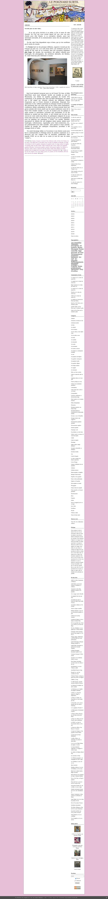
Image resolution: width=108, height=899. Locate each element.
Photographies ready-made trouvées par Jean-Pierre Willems (77, 847)
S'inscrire (78, 878)
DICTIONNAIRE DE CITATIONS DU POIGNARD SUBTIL (77, 412)
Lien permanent (48, 150)
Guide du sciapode (74, 440)
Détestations (73, 405)
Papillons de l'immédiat (75, 481)
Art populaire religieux (75, 363)
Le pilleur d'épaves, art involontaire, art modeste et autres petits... (76, 740)
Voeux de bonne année (75, 515)
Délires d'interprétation (75, 402)
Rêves (72, 495)
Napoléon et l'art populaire (76, 476)
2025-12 (72, 225)
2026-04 (72, 218)
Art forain (73, 337)
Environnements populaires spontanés (42, 147)
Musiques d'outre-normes (76, 474)
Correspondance (74, 393)
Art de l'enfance (74, 329)
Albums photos (74, 823)
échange (42, 151)
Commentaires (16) (56, 150)
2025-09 (72, 231)
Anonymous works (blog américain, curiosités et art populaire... (76, 590)
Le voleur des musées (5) (76, 117)
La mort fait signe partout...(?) (77, 130)
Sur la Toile (73, 506)
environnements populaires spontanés (76, 255)
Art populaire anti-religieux (76, 356)
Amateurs (73, 318)
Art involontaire (74, 346)
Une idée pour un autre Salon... (33, 28)
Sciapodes (73, 498)
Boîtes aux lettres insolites (76, 372)
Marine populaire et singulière (77, 472)
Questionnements (74, 493)
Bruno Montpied (76, 248)
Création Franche (74, 265)
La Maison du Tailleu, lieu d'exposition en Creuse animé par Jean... (76, 699)
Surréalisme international (75, 805)
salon (39, 151)
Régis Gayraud (74, 284)
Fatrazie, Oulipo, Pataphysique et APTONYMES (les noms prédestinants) (77, 638)
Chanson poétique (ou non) (76, 381)
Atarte (72, 310)
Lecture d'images (74, 462)
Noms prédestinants (76, 267)
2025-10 (72, 229)
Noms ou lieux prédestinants (76, 479)
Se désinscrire (78, 880)
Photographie (73, 485)
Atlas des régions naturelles (76, 608)
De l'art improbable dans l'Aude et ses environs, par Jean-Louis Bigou (77, 624)
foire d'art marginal (30, 151)
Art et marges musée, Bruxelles (77, 594)
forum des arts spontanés (32, 153)
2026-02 (72, 220)
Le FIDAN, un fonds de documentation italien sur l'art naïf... (76, 724)
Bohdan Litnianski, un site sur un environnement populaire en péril (77, 612)
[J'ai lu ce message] (106, 897)
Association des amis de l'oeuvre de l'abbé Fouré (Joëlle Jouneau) (77, 601)
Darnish (72, 292)
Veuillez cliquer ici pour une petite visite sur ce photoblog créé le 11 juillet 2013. (76, 99)
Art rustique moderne (75, 365)
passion (45, 151)
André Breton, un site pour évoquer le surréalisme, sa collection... (76, 585)
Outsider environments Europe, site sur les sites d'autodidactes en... (77, 791)
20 (79, 204)
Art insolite (73, 344)
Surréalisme (73, 508)
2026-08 (72, 214)
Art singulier (74, 260)
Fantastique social (74, 429)
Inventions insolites (75, 451)
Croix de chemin (77, 869)
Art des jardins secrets (75, 335)
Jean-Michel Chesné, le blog (76, 670)
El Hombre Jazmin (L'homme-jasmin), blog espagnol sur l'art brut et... (77, 633)
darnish (72, 303)
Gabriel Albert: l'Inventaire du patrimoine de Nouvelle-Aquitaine (77, 647)
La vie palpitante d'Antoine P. (77, 707)
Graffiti (72, 437)
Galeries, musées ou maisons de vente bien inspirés (40, 148)
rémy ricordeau (77, 270)
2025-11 (72, 227)
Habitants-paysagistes (75, 245)
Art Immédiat (76, 243)
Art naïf (72, 354)
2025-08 (72, 233)
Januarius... (73, 154)
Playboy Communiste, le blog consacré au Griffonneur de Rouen (77, 796)
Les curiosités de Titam (75, 755)
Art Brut (72, 325)
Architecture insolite (75, 322)
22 (82, 204)
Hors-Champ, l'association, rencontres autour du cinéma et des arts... (77, 663)
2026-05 (72, 216)
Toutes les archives (74, 236)
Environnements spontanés (77, 262)
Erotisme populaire (74, 427)
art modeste (76, 246)
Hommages (73, 442)
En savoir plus (74, 897)
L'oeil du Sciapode (74, 456)
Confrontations (74, 387)
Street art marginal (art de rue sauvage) (37, 150)
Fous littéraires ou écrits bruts (77, 432)
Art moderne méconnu (75, 348)
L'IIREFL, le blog (74, 679)
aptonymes (75, 269)
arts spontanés (50, 151)
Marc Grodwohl (74, 765)
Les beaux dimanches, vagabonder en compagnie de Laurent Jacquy (76, 748)
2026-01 (72, 222)
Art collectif (73, 327)
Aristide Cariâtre (74, 306)
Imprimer (41, 153)
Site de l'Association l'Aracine (77, 802)
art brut (80, 252)
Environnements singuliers (76, 425)
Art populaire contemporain (76, 358)
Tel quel (72, 510)
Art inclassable (74, 342)
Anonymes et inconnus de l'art (77, 320)
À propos (77, 80)
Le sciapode (73, 277)
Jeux (72, 454)
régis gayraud (76, 251)
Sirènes (72, 500)
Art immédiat (73, 339)
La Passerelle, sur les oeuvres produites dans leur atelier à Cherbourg (77, 704)
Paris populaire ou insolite (76, 483)
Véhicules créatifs (74, 512)
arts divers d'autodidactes (58, 151)
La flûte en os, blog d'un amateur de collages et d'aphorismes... (76, 694)
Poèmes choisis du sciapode (76, 487)
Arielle (72, 295)
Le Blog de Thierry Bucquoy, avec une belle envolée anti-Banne (77, 715)
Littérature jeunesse (74, 470)
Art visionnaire (74, 370)
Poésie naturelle (77, 250)
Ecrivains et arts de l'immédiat (77, 415)
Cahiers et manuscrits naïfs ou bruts (49, 145)
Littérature (73, 468)
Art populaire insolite (75, 361)
